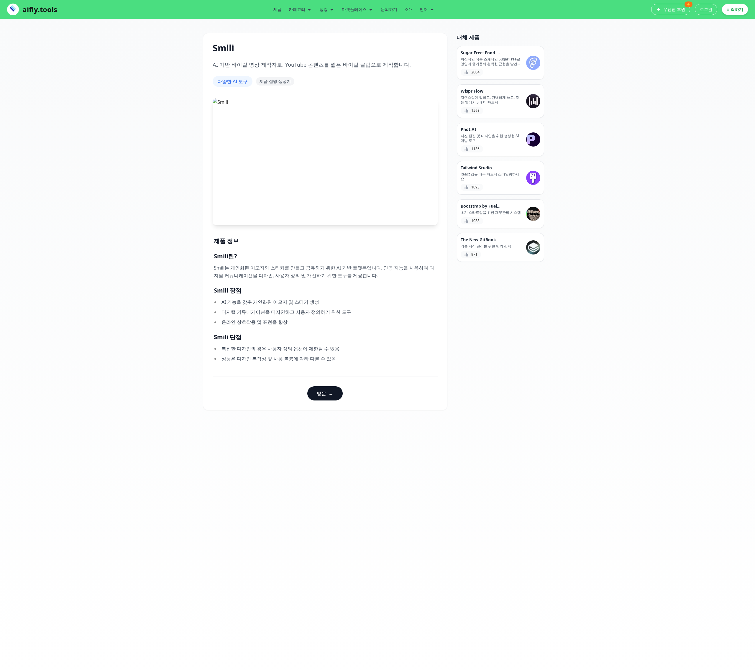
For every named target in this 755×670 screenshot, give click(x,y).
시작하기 (735, 9)
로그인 (706, 9)
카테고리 (297, 9)
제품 (277, 9)
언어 (424, 9)
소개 (408, 9)
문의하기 (389, 9)
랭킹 (323, 9)
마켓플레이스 (354, 9)
